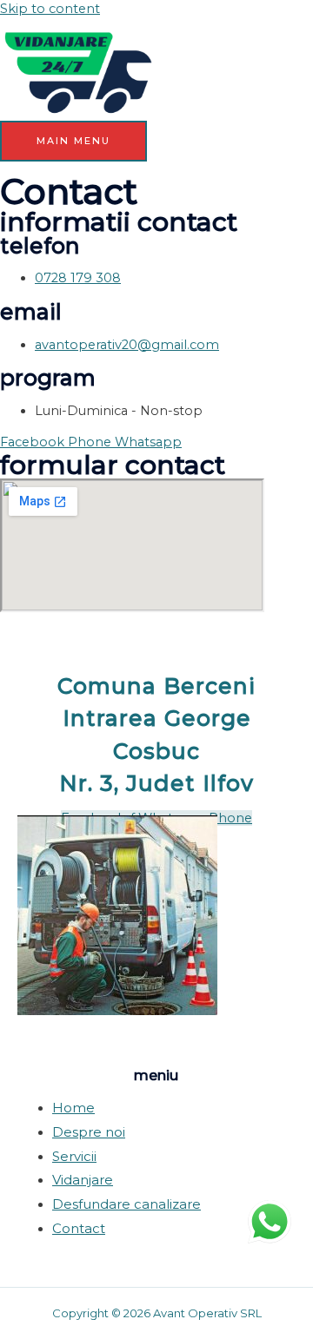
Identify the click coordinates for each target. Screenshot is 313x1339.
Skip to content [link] (50, 8)
